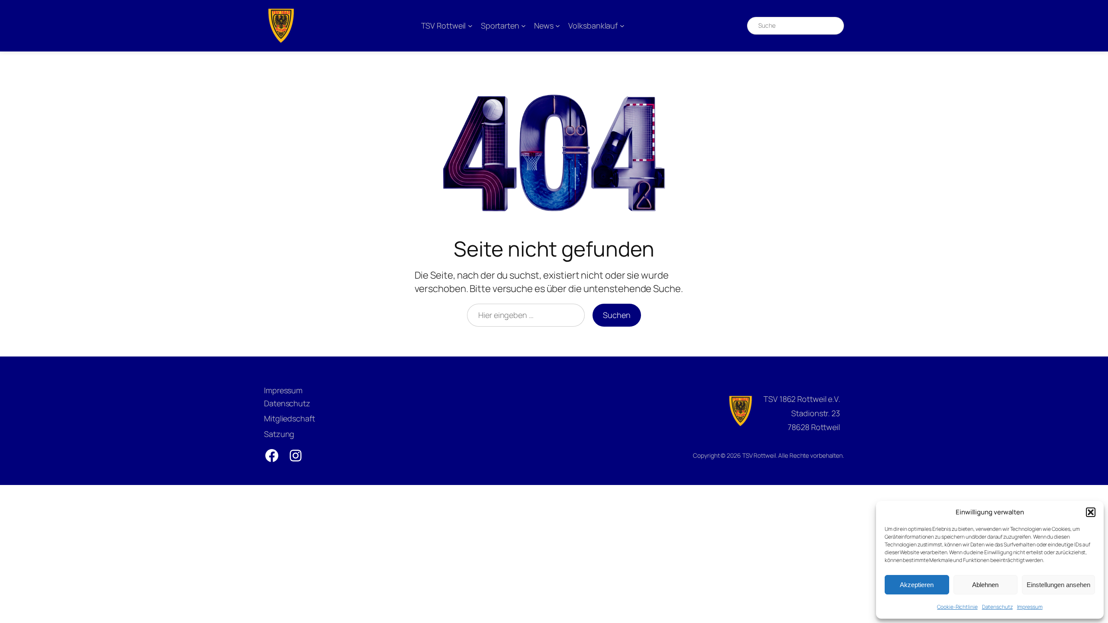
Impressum (1030, 606)
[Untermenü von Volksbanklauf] (622, 25)
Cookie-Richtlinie (957, 606)
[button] (1090, 512)
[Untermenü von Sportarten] (523, 25)
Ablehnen (985, 584)
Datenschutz (997, 606)
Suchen (616, 315)
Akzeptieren (917, 584)
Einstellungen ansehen (1058, 584)
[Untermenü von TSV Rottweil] (470, 25)
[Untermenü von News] (557, 25)
